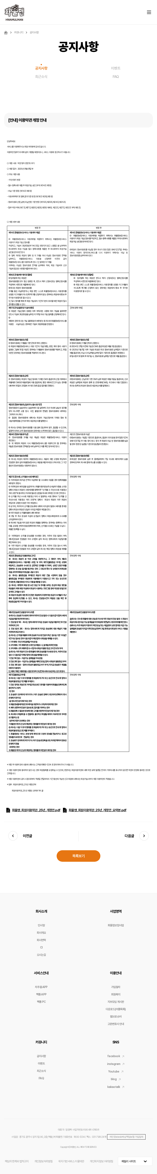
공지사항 (41, 68)
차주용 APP (41, 987)
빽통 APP (41, 994)
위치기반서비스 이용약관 (71, 1161)
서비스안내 (41, 973)
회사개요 (41, 932)
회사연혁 (41, 940)
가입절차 (115, 987)
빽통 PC (41, 1001)
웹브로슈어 (115, 1016)
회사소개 (41, 911)
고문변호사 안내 (116, 1024)
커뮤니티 (41, 1042)
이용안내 (116, 973)
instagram (113, 1064)
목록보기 (78, 856)
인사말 (41, 925)
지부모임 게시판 (116, 1001)
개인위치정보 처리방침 (101, 1161)
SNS (115, 1042)
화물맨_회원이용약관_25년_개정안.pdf (36, 810)
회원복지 (115, 994)
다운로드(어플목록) (116, 1009)
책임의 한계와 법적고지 (16, 1161)
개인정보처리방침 (43, 1161)
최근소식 (41, 76)
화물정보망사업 (116, 925)
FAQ (116, 76)
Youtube (113, 1071)
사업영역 (116, 911)
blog (114, 1079)
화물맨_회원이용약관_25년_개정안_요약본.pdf (97, 810)
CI (41, 947)
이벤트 (115, 68)
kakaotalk (113, 1087)
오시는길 (41, 954)
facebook (113, 1056)
